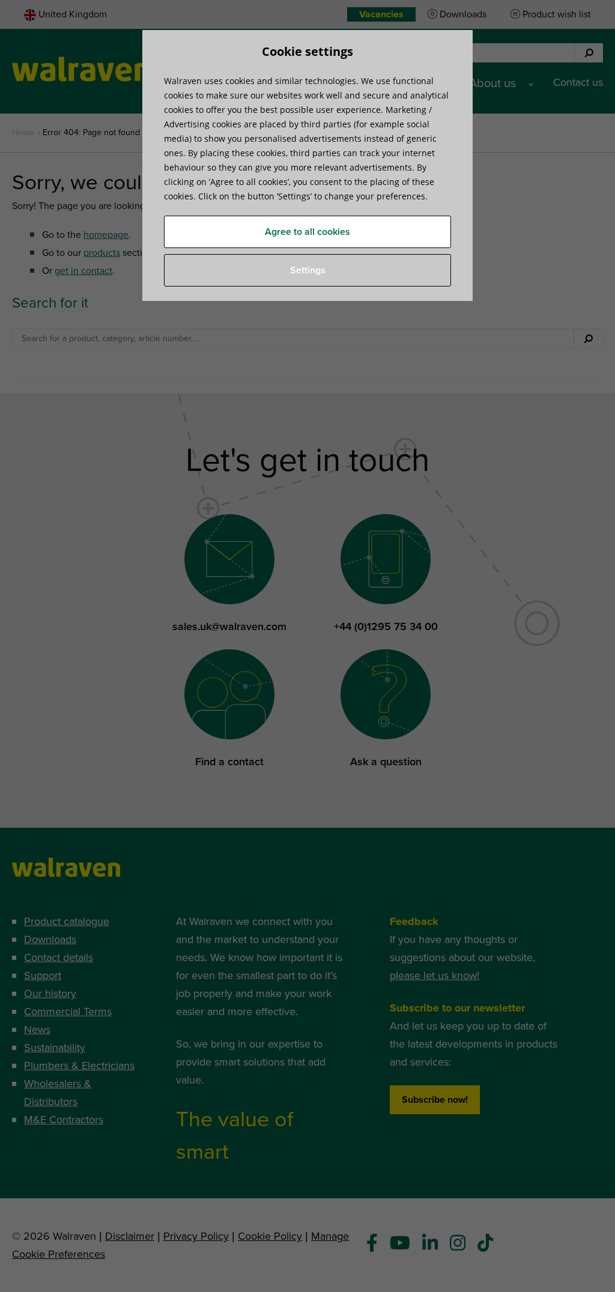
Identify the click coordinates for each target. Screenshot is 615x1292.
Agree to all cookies (307, 232)
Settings (308, 270)
